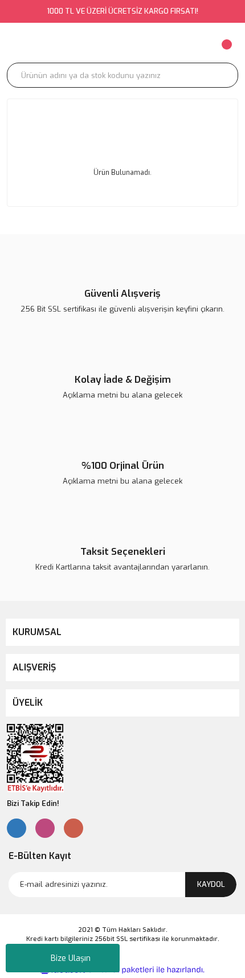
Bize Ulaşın (71, 958)
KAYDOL (211, 884)
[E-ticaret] (121, 969)
